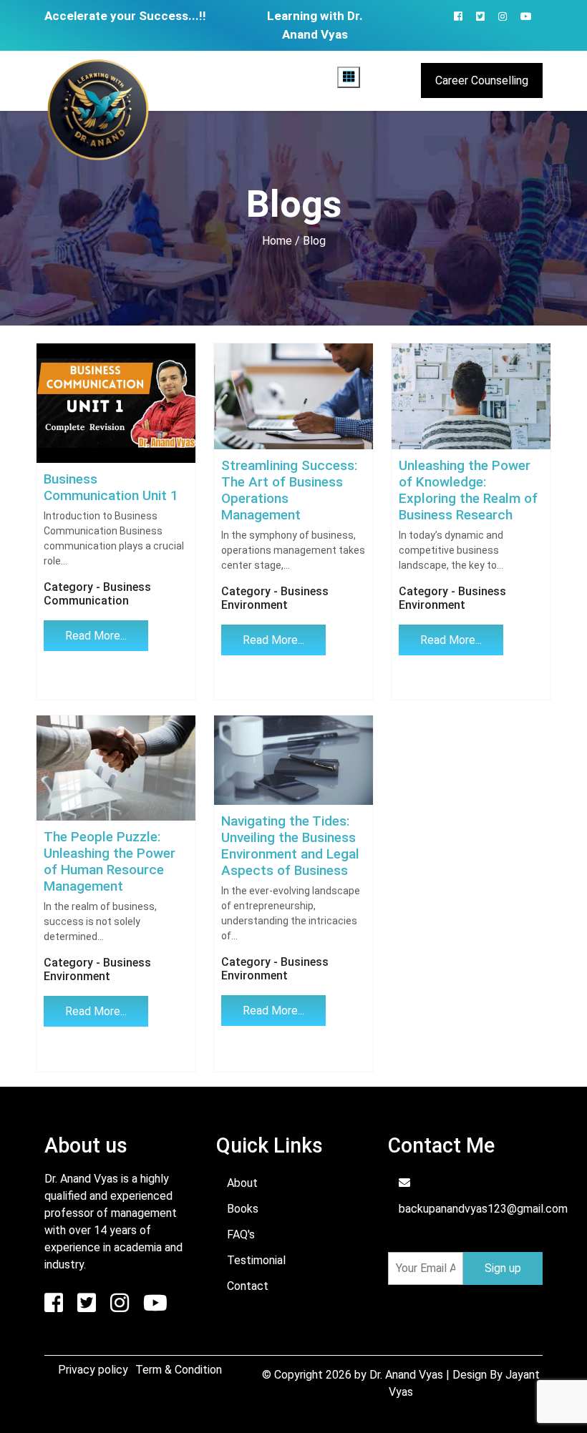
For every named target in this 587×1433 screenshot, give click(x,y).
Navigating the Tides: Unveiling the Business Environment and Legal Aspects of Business (290, 846)
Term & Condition (178, 1369)
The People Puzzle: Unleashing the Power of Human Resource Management (109, 861)
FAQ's (241, 1234)
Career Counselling (481, 80)
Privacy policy (93, 1369)
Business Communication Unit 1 (111, 487)
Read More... (96, 635)
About (242, 1183)
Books (242, 1209)
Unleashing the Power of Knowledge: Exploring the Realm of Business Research (468, 490)
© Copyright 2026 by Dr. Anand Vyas (354, 1374)
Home (277, 241)
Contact (247, 1286)
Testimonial (256, 1260)
